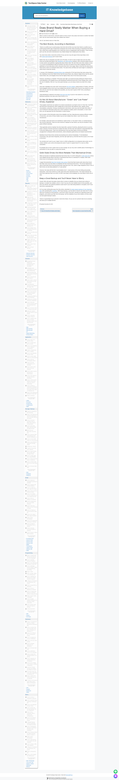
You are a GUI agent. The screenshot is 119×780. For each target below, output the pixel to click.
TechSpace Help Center (37, 3)
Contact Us (90, 3)
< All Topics (42, 24)
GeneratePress (69, 775)
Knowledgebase (71, 3)
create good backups (47, 56)
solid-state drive (86, 155)
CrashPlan (54, 191)
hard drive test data (65, 94)
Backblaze (60, 61)
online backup (68, 61)
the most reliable (71, 86)
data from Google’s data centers (59, 162)
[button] (31, 23)
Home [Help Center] (61, 3)
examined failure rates (59, 72)
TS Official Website (81, 3)
